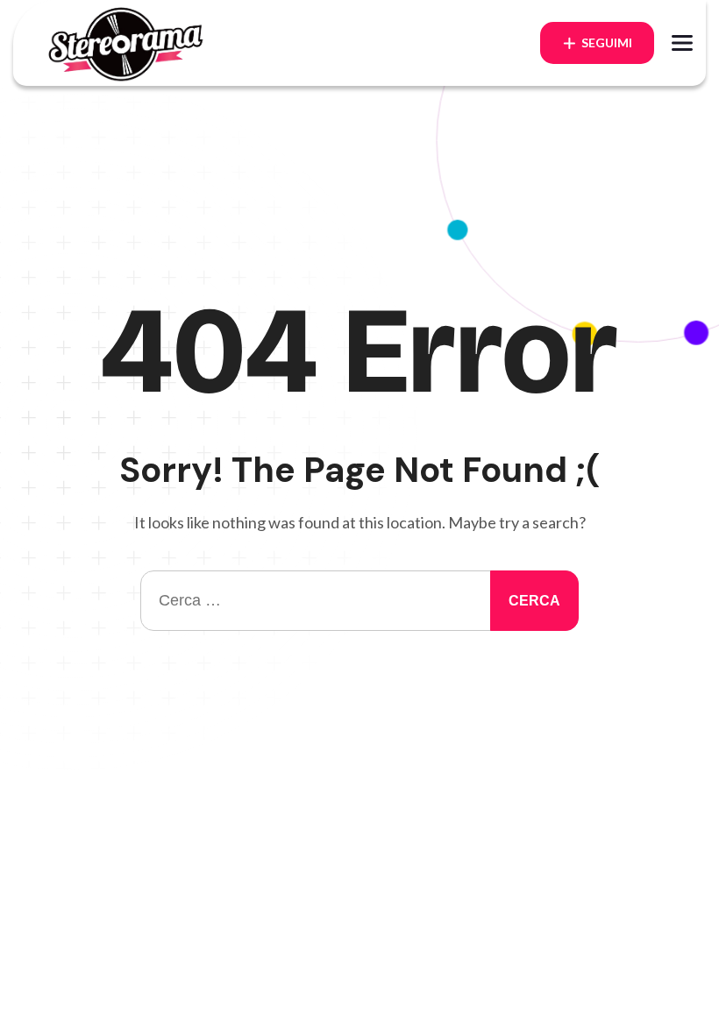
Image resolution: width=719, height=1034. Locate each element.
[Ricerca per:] (359, 600)
